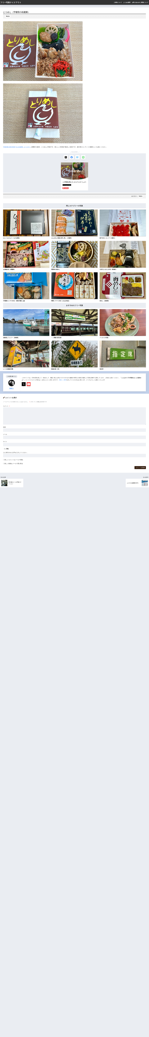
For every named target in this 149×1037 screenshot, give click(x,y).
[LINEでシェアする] (83, 157)
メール (5, 434)
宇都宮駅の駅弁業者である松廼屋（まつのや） (17, 147)
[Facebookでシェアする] (71, 157)
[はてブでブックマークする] (77, 157)
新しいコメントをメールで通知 (14, 460)
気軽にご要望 (62, 380)
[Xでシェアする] (66, 157)
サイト (5, 441)
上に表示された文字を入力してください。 (15, 452)
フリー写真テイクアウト (10, 2)
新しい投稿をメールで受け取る (14, 463)
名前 (4, 427)
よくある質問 (126, 2)
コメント (6, 406)
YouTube (28, 386)
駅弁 (8, 16)
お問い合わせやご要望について (140, 2)
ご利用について (118, 2)
